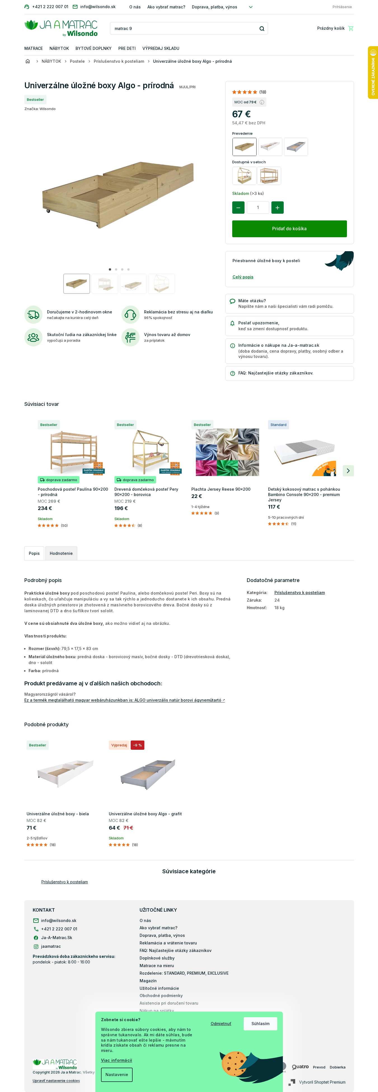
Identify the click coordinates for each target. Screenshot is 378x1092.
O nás (135, 6)
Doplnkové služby (157, 958)
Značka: (40, 108)
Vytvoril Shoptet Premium (322, 1082)
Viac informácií (116, 1060)
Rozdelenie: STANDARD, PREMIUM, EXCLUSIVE (184, 973)
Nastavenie (116, 1074)
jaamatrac (51, 946)
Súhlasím (260, 1023)
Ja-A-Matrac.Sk (56, 937)
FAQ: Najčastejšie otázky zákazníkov (176, 950)
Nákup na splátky (157, 1010)
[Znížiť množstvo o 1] (238, 207)
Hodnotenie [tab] (61, 553)
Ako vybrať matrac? (166, 6)
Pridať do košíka (289, 228)
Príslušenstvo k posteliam (299, 592)
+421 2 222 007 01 (59, 928)
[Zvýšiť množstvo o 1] (277, 207)
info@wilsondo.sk (58, 920)
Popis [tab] (34, 553)
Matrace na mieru (157, 965)
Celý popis (243, 276)
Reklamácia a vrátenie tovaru (168, 942)
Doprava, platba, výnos (214, 6)
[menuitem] (33, 48)
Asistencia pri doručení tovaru (169, 1003)
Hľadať (261, 28)
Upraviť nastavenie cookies (56, 1080)
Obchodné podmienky (161, 995)
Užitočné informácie (159, 988)
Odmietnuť (221, 1023)
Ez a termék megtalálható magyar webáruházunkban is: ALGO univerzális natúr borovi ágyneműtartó (124, 700)
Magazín (148, 980)
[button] (110, 269)
